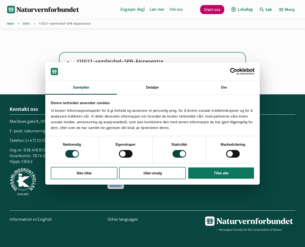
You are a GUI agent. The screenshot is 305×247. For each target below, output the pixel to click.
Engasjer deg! (133, 9)
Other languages (122, 219)
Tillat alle (221, 173)
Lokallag (245, 9)
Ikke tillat (84, 173)
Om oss (176, 9)
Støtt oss (212, 9)
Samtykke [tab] (81, 87)
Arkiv (26, 23)
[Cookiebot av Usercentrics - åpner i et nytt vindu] (233, 71)
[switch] (125, 154)
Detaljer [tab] (152, 87)
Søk (268, 9)
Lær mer (157, 9)
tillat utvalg (152, 173)
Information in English (31, 219)
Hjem (10, 23)
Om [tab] (224, 87)
